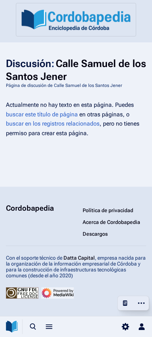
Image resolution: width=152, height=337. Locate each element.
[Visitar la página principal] (11, 326)
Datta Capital (79, 258)
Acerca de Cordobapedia (111, 222)
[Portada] (76, 19)
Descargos (95, 234)
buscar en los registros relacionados (53, 123)
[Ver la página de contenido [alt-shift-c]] (125, 303)
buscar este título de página (42, 114)
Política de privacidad (108, 210)
